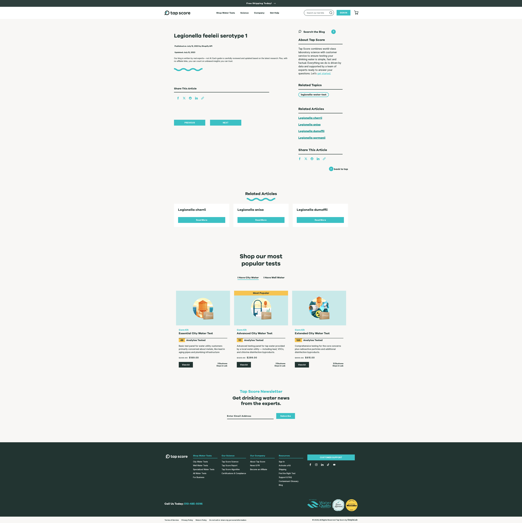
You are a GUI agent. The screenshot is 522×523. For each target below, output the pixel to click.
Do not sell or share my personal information (227, 520)
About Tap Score (257, 461)
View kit (186, 365)
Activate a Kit (285, 465)
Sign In (282, 461)
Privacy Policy (187, 520)
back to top (338, 169)
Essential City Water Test (196, 333)
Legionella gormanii (311, 138)
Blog (281, 485)
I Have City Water (248, 277)
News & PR (255, 465)
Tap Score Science (230, 461)
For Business (198, 477)
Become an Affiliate (258, 469)
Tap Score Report (229, 465)
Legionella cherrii (310, 118)
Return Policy (201, 520)
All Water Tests (199, 473)
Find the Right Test (287, 473)
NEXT (226, 122)
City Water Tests (200, 461)
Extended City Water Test (312, 333)
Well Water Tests (200, 465)
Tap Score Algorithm (231, 469)
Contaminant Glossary (289, 481)
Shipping (282, 469)
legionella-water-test (313, 94)
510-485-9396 (193, 504)
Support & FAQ (285, 477)
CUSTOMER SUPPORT (331, 457)
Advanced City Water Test (254, 333)
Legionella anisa (309, 124)
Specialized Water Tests (203, 469)
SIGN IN (343, 13)
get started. (324, 73)
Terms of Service (171, 520)
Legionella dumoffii (311, 131)
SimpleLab (352, 520)
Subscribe (285, 416)
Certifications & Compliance (234, 473)
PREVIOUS (189, 122)
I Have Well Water (274, 277)
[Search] (330, 12)
